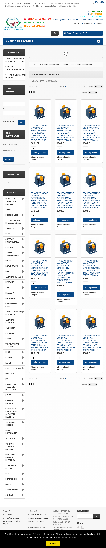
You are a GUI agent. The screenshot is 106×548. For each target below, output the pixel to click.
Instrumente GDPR (38, 527)
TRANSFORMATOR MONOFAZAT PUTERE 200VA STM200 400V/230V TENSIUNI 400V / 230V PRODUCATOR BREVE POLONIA (92, 342)
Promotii (88, 23)
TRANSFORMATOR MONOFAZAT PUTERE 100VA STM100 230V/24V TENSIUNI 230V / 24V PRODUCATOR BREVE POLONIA (65, 200)
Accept (53, 543)
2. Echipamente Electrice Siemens (17, 6)
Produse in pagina (86, 86)
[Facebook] (78, 527)
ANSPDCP (9, 515)
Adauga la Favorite (37, 157)
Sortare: (85, 92)
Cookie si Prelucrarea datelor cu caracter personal (38, 521)
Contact (99, 23)
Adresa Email (8, 100)
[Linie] (34, 92)
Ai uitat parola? (9, 121)
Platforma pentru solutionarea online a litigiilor (12, 521)
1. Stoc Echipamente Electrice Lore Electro (63, 3)
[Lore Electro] (28, 24)
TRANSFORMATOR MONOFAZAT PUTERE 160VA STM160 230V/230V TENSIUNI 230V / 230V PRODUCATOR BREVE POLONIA (92, 268)
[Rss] (82, 527)
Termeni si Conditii (38, 515)
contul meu (16, 3)
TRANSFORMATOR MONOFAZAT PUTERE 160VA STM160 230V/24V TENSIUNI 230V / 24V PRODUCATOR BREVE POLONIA (39, 342)
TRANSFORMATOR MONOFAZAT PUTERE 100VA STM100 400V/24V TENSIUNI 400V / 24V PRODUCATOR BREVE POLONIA (39, 200)
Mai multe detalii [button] (70, 537)
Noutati (76, 23)
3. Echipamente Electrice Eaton (44, 6)
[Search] (55, 33)
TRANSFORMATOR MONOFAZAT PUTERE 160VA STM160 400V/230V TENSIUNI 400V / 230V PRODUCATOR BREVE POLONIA (66, 342)
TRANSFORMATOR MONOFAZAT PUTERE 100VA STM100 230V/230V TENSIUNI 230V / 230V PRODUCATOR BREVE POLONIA (92, 200)
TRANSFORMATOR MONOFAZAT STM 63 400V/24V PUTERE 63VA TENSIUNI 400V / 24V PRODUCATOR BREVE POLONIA (91, 132)
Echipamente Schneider (67, 6)
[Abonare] (96, 516)
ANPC (7, 511)
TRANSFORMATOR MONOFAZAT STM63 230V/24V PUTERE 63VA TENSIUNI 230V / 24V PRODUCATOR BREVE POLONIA (65, 132)
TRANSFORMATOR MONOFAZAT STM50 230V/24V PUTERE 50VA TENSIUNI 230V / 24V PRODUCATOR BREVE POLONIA (39, 132)
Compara (34, 159)
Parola (5, 109)
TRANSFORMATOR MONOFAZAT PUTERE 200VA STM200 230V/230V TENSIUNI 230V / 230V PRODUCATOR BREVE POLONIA (40, 268)
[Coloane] (30, 92)
